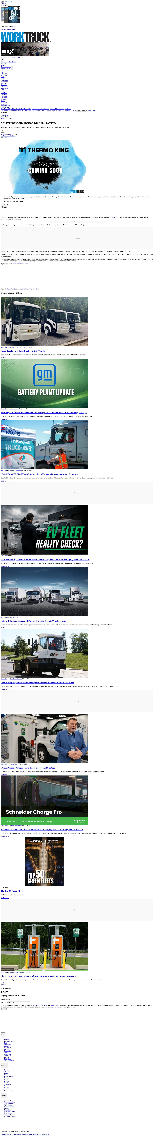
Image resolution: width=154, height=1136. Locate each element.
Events (53, 109)
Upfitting (3, 99)
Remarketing (4, 86)
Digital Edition (11, 29)
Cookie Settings (81, 110)
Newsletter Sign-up (13, 110)
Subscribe (3, 29)
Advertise (48, 110)
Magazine (32, 109)
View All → (4, 984)
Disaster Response (6, 67)
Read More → (5, 358)
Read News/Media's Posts (8, 136)
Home (2, 118)
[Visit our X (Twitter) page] (5, 992)
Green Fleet (4, 73)
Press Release (72, 110)
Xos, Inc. (3, 217)
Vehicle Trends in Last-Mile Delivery (18, 264)
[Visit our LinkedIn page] (3, 992)
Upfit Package (32, 110)
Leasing (3, 77)
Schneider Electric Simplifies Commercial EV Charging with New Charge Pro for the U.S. (42, 829)
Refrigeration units (19, 289)
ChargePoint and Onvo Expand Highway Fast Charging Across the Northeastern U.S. (40, 976)
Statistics (42, 109)
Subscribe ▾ (4, 5)
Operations (4, 83)
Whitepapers (48, 109)
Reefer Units (10, 289)
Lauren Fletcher (14, 409)
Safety (2, 89)
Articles (17, 1)
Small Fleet (4, 93)
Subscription (4, 110)
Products (26, 109)
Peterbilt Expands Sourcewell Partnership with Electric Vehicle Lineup (33, 621)
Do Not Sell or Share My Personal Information (37, 1134)
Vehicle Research (5, 105)
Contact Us (54, 110)
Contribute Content (62, 110)
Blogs (10, 109)
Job (62, 109)
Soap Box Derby (23, 110)
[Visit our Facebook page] (1, 992)
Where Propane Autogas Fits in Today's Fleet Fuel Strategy (28, 768)
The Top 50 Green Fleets (12, 891)
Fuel (2, 70)
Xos (6, 289)
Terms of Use (12, 1134)
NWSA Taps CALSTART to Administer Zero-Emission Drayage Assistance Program (39, 474)
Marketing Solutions (91, 110)
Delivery (3, 63)
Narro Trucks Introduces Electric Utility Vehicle (23, 351)
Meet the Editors (40, 110)
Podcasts (37, 109)
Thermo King (115, 217)
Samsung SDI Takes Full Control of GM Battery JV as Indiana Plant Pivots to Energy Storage (44, 412)
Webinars (58, 109)
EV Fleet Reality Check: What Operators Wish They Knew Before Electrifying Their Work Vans (45, 559)
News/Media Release (16, 347)
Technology (4, 96)
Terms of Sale (20, 1134)
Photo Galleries (20, 109)
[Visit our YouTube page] (7, 992)
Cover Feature (8, 1)
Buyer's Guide (67, 109)
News (13, 1)
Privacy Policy (5, 1134)
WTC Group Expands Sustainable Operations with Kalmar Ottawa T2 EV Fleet (37, 682)
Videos (14, 109)
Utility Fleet (4, 102)
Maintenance (4, 80)
